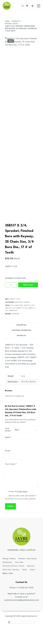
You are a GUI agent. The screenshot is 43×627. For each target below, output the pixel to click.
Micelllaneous (7, 562)
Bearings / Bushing (9, 558)
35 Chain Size (17, 305)
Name (8, 437)
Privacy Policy (22, 491)
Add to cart (28, 285)
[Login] (32, 6)
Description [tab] (21, 325)
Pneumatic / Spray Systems (27, 558)
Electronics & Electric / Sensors (13, 566)
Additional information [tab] (21, 330)
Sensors (32, 570)
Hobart (24, 570)
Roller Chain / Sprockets (11, 570)
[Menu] (38, 6)
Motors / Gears (22, 302)
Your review (11, 464)
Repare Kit (31, 566)
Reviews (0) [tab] (21, 335)
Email (8, 450)
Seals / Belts (19, 562)
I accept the (17, 491)
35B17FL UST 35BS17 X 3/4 (16, 308)
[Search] (23, 6)
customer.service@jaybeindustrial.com (21, 600)
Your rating (8, 429)
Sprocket (13, 310)
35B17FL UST (29, 305)
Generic (15, 314)
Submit (10, 506)
